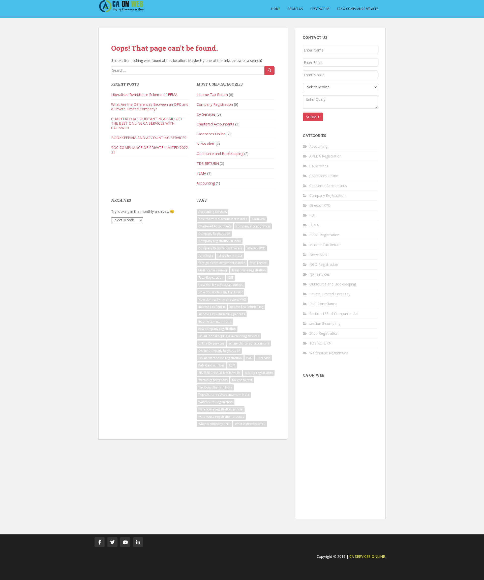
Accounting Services (212, 211)
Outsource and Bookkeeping (220, 153)
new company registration (217, 329)
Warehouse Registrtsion (328, 353)
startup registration (259, 373)
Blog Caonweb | (357, 574)
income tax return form (214, 321)
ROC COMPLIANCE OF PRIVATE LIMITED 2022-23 (150, 149)
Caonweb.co (374, 574)
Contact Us (319, 9)
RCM (232, 365)
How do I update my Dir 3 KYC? (220, 292)
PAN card (263, 358)
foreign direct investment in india (221, 263)
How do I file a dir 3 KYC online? (220, 285)
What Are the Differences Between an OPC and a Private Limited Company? (149, 106)
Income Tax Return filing (246, 307)
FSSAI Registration (324, 234)
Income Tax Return (212, 94)
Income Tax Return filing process (221, 314)
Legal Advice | (254, 563)
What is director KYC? (250, 424)
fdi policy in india (230, 255)
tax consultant (242, 380)
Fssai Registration (210, 277)
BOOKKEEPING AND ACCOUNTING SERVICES (148, 137)
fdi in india (205, 255)
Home (275, 9)
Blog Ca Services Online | (342, 563)
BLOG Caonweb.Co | (334, 574)
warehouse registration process (221, 416)
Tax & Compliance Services (357, 9)
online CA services (211, 343)
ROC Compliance (323, 303)
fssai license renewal (213, 270)
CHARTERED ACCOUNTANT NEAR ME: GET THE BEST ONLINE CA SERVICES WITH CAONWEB (147, 123)
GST (230, 277)
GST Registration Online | (272, 569)
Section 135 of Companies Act (334, 313)
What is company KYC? (214, 424)
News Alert (206, 143)
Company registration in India (219, 241)
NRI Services (319, 274)
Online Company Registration (219, 351)
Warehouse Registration (215, 402)
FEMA (201, 173)
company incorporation (253, 226)
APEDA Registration (325, 156)
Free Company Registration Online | (305, 563)
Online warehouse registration (220, 358)
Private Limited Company (329, 294)
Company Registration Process (220, 248)
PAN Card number (211, 365)
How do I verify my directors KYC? (222, 299)
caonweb (258, 219)
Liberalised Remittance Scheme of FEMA (144, 94)
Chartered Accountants (215, 124)
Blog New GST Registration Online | (310, 569)
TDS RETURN (208, 163)
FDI (312, 215)
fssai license (258, 263)
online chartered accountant (249, 343)
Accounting (206, 183)
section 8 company (324, 323)
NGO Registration (323, 264)
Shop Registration (323, 333)
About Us (295, 9)
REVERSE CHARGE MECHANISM (219, 373)
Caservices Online (211, 133)
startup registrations (213, 380)
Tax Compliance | (273, 563)
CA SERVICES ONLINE (367, 556)
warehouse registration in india (220, 409)
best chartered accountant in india (222, 219)
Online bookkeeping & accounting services (228, 336)
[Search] (269, 70)
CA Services (206, 114)
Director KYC (256, 248)
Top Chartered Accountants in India (223, 394)
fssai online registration (249, 270)
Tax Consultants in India (215, 387)
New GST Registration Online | (302, 574)
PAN (249, 358)
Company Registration (215, 104)
